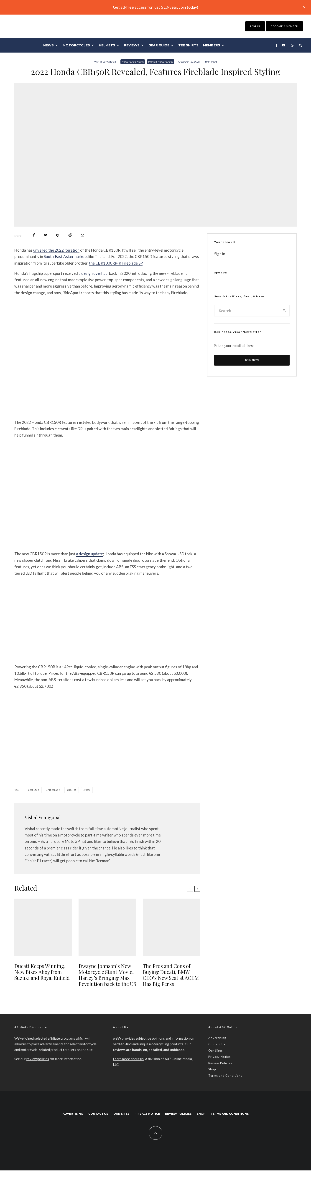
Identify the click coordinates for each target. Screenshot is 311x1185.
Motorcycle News (133, 61)
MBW (87, 790)
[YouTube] (284, 45)
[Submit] (70, 235)
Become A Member (284, 26)
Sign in (219, 253)
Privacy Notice (219, 1057)
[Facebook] (276, 45)
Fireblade (54, 790)
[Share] (34, 235)
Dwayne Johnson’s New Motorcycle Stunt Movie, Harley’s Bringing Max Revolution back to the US (107, 975)
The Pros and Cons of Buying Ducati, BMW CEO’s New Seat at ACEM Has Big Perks (171, 975)
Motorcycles (76, 45)
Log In (255, 26)
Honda (72, 790)
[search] (284, 310)
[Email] (82, 235)
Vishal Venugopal (105, 61)
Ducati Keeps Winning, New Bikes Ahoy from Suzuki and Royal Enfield (42, 972)
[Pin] (57, 235)
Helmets (107, 45)
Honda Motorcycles (160, 61)
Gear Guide (158, 45)
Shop (212, 1069)
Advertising (217, 1038)
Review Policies (220, 1063)
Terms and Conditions (225, 1075)
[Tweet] (45, 235)
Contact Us (216, 1044)
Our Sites (215, 1050)
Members (211, 45)
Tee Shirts (188, 45)
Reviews (132, 45)
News (48, 45)
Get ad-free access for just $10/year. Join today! (155, 7)
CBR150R (34, 790)
